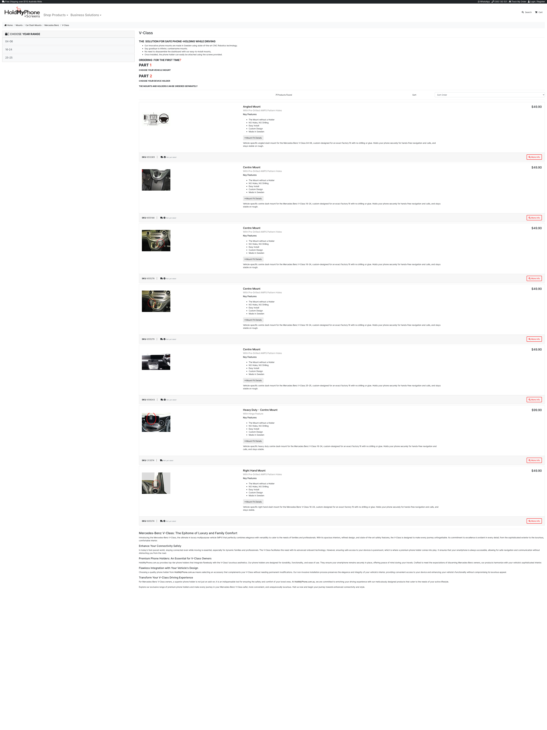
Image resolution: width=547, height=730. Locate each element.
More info (535, 157)
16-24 (8, 49)
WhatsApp (485, 1)
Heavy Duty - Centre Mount (260, 409)
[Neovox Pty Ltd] (22, 12)
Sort (414, 95)
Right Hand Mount (254, 470)
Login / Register (537, 1)
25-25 (9, 57)
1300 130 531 (500, 1)
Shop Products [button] (54, 15)
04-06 (9, 41)
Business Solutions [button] (85, 15)
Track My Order (518, 1)
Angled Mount (252, 106)
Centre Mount (251, 167)
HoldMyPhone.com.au (184, 572)
